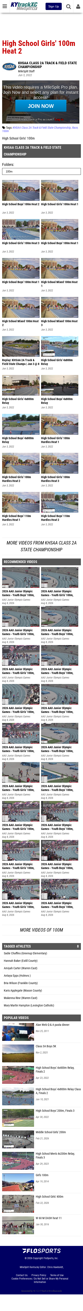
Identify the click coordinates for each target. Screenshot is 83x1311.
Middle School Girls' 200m (51, 1132)
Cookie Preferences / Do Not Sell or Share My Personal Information (39, 1280)
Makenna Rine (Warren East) (20, 998)
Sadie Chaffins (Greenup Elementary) (25, 953)
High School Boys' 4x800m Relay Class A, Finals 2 (58, 1091)
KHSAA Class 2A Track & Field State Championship (47, 65)
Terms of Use (57, 1275)
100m (5, 131)
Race (75, 128)
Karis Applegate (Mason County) (23, 990)
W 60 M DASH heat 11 (49, 1218)
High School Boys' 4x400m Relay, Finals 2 (55, 1069)
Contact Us (21, 1275)
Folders (7, 164)
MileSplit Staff (26, 71)
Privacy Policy (38, 1275)
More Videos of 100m (41, 930)
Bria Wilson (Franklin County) (21, 983)
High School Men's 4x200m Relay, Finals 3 (55, 1155)
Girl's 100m (42, 1175)
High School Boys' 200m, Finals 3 (55, 1111)
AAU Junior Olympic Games (16, 599)
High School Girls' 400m (49, 1196)
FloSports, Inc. (51, 1258)
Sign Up (53, 6)
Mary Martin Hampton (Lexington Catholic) (29, 1005)
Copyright (38, 1258)
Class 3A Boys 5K (46, 1046)
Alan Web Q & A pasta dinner (52, 1025)
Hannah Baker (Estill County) (20, 961)
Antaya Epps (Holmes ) (17, 976)
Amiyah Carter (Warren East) (20, 968)
